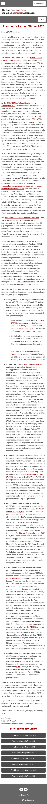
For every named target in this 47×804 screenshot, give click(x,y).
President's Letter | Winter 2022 (23, 776)
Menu (3, 3)
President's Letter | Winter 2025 (23, 741)
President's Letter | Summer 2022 (23, 770)
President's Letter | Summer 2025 (23, 735)
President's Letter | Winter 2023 (23, 764)
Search (42, 19)
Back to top (23, 795)
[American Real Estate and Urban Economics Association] (23, 11)
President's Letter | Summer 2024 (23, 747)
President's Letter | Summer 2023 (23, 759)
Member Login (39, 3)
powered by (18, 800)
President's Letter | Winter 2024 (23, 753)
